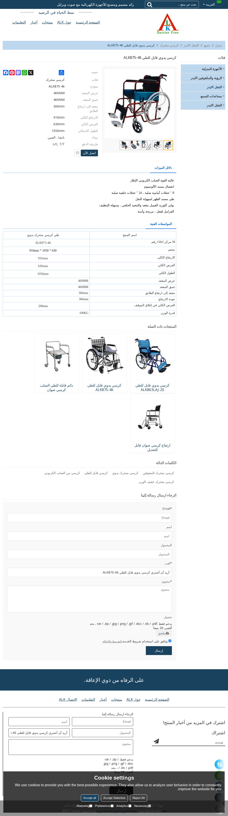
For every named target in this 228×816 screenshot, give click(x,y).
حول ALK (64, 22)
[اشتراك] (156, 741)
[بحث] (149, 4)
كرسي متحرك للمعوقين (158, 473)
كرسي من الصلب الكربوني (62, 473)
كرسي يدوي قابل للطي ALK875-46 (104, 387)
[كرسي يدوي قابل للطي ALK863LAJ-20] (152, 355)
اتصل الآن (89, 153)
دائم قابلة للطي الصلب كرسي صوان (56, 387)
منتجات (47, 22)
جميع (207, 45)
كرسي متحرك (169, 45)
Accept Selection (114, 798)
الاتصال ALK (68, 699)
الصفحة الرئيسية (88, 22)
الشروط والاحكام (112, 641)
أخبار (33, 22)
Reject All (138, 798)
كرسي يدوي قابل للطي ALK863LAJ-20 (152, 387)
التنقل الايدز (191, 45)
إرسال (159, 650)
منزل (218, 45)
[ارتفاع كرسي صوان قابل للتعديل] (152, 415)
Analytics (122, 806)
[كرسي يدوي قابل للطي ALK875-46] (104, 355)
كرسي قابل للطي (96, 473)
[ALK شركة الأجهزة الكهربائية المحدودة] (167, 23)
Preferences (103, 806)
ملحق (162, 633)
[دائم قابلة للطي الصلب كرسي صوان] (56, 355)
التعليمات (19, 22)
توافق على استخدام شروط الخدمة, (135, 641)
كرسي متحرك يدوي (125, 473)
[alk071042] (220, 764)
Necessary (141, 806)
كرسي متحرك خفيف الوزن (156, 482)
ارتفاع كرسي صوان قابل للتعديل (152, 447)
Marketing (83, 806)
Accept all (89, 798)
